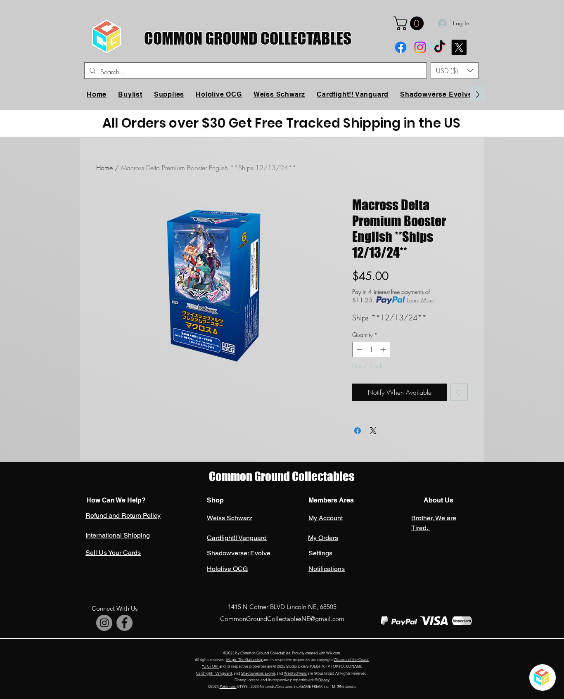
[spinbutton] (371, 349)
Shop (215, 500)
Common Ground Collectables (282, 476)
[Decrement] (358, 349)
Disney (323, 679)
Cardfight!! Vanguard (214, 673)
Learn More (420, 300)
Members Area (331, 500)
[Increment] (384, 349)
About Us (437, 500)
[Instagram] (420, 47)
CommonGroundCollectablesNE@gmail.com (282, 619)
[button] (410, 23)
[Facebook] (400, 47)
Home (104, 167)
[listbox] (455, 70)
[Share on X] (373, 431)
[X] (459, 47)
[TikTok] (439, 47)
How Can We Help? (116, 500)
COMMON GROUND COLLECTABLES (247, 38)
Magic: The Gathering (244, 659)
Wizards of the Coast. (351, 659)
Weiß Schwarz (295, 673)
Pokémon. (228, 686)
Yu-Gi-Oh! (210, 665)
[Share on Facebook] (358, 431)
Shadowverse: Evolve (258, 673)
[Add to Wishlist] (459, 392)
